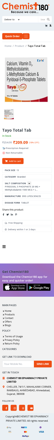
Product (19, 46)
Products (10, 314)
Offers (8, 321)
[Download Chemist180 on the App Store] (15, 287)
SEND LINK (43, 364)
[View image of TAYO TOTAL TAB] (9, 114)
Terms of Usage (14, 336)
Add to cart (15, 161)
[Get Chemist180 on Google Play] (39, 287)
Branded (21, 176)
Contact (9, 318)
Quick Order (12, 36)
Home (8, 46)
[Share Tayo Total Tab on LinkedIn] (13, 214)
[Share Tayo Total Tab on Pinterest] (17, 214)
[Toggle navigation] (26, 36)
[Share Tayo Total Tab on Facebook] (4, 214)
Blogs (8, 325)
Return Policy (12, 343)
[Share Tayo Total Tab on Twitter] (8, 214)
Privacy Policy (12, 340)
